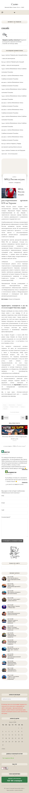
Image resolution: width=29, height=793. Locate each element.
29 (19, 741)
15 (18, 735)
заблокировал (14, 780)
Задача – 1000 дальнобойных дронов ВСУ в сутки (14, 586)
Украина (23, 406)
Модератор (18, 182)
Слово (14, 4)
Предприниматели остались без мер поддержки (12, 643)
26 (9, 741)
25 (6, 741)
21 (15, 738)
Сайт (2, 510)
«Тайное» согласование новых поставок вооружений (13, 678)
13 (12, 735)
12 (9, 735)
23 (22, 738)
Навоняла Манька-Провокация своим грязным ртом (12, 664)
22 (19, 738)
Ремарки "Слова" (14, 406)
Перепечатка (12, 404)
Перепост (19, 404)
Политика (5, 406)
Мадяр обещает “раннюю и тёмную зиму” (14, 607)
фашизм (5, 408)
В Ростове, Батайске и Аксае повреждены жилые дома (14, 579)
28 (15, 741)
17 (2, 738)
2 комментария (14, 412)
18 (6, 738)
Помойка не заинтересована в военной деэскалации (14, 657)
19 (9, 738)
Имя (2, 495)
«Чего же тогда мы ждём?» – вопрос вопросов (14, 600)
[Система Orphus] (5, 36)
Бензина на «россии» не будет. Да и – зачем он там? (13, 650)
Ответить (25, 469)
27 (12, 741)
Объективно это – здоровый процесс (12, 670)
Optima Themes (18, 790)
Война (14, 176)
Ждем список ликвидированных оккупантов (12, 636)
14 (15, 735)
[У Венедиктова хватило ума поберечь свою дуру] (24, 418)
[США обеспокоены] (4, 418)
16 (22, 735)
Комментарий (6, 517)
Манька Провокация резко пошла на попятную (14, 614)
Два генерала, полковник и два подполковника (14, 593)
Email (3, 503)
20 (12, 738)
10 (2, 735)
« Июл (3, 748)
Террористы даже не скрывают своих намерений (13, 622)
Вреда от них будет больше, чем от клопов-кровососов (13, 629)
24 (3, 741)
